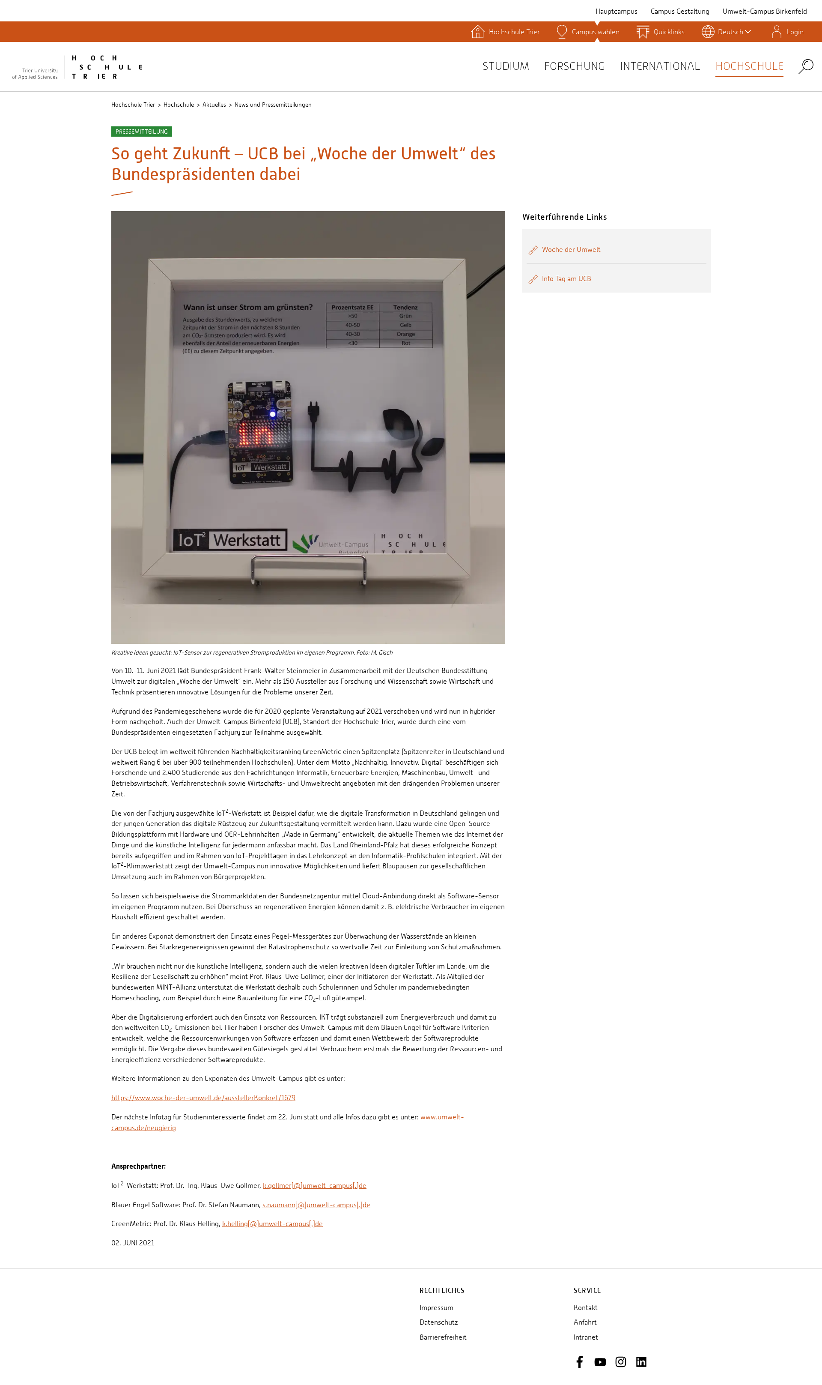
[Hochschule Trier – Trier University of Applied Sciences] (77, 66)
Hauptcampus (616, 11)
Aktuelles (214, 104)
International (660, 66)
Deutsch (730, 31)
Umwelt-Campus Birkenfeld (765, 11)
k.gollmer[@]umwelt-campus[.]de (314, 1186)
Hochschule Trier (133, 104)
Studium (505, 66)
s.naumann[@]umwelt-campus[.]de (316, 1205)
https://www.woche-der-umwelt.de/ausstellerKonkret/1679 (203, 1098)
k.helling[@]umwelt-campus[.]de (272, 1224)
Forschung (574, 66)
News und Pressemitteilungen (273, 104)
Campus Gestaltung (680, 11)
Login (795, 31)
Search (805, 66)
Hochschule (749, 66)
